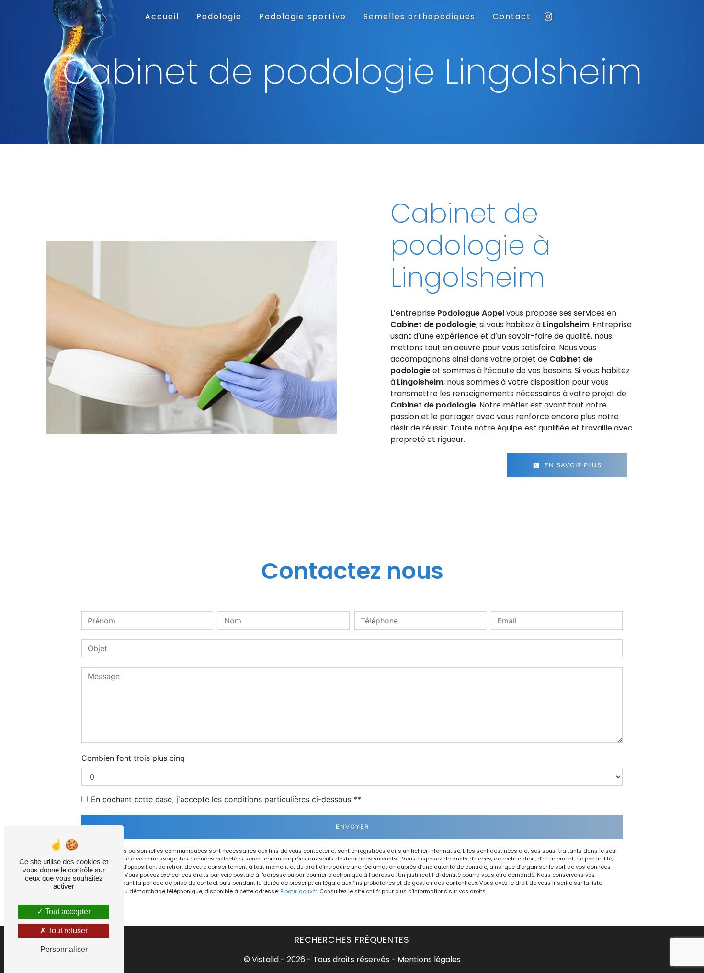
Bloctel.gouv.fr (298, 891)
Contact (512, 16)
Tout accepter (67, 911)
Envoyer (352, 826)
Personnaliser (64, 949)
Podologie (219, 16)
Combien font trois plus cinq (133, 758)
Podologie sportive (302, 16)
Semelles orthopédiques (419, 16)
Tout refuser (67, 931)
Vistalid (265, 959)
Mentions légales (428, 959)
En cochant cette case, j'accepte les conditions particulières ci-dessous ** (226, 799)
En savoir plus (572, 465)
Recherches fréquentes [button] (352, 940)
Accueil (162, 16)
